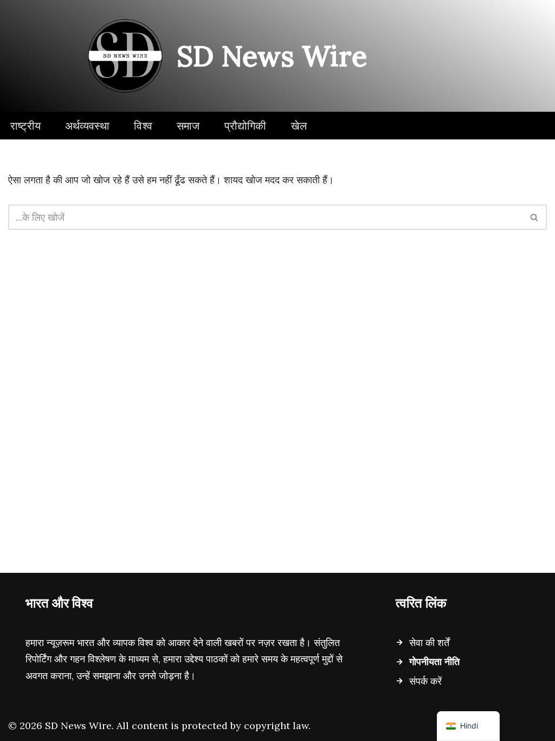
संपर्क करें (425, 681)
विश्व (143, 125)
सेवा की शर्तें (429, 642)
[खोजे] (534, 217)
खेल (299, 125)
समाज (188, 125)
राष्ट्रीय (25, 125)
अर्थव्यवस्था (87, 125)
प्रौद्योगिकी (245, 125)
